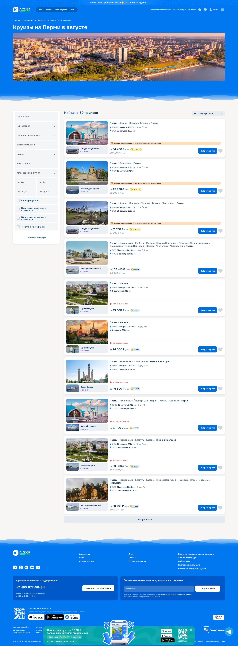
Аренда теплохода (187, 558)
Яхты (73, 9)
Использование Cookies (215, 641)
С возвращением (30, 201)
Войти (215, 10)
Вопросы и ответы (137, 561)
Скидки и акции (86, 561)
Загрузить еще (145, 519)
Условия (77, 637)
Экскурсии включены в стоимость (33, 209)
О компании (84, 554)
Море (48, 9)
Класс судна (23, 164)
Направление (23, 126)
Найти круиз (184, 561)
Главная (16, 20)
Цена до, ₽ (44, 192)
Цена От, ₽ (22, 192)
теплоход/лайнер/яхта (28, 173)
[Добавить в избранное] (220, 150)
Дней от (21, 182)
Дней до (43, 182)
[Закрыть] (191, 630)
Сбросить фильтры (36, 237)
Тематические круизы (33, 227)
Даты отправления (26, 145)
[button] (36, 116)
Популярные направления (34, 20)
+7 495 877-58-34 (30, 587)
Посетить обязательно (28, 135)
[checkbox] (19, 200)
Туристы (21, 154)
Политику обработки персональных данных (174, 594)
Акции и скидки (179, 10)
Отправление (23, 117)
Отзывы (132, 558)
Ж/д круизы (61, 9)
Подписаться (208, 588)
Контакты (192, 10)
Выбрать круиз (208, 151)
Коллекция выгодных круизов (192, 568)
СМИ (81, 558)
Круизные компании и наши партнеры (196, 554)
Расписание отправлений (160, 10)
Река (40, 9)
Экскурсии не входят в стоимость (33, 218)
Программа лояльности (189, 565)
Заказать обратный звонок (98, 588)
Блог (131, 554)
